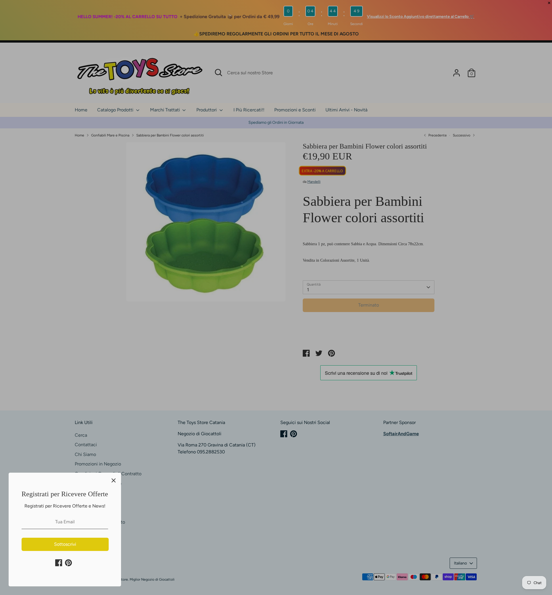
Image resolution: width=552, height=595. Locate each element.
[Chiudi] (113, 480)
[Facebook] (58, 562)
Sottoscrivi (65, 544)
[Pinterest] (68, 562)
